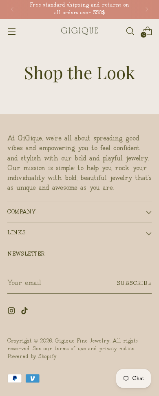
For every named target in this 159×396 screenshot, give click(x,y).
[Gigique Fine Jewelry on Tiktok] (25, 312)
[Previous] (12, 9)
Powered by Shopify (32, 357)
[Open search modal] (129, 30)
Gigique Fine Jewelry (82, 341)
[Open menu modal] (11, 30)
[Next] (147, 9)
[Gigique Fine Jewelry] (79, 31)
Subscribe (134, 283)
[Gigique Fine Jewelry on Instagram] (12, 312)
